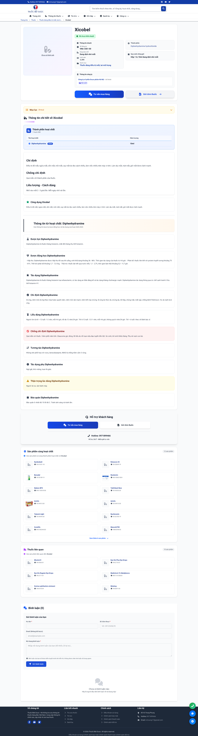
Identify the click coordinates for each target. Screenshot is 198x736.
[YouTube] (166, 2)
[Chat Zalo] (192, 713)
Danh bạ (106, 16)
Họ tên (29, 621)
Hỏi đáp (90, 16)
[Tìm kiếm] (163, 8)
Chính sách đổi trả (110, 722)
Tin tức (74, 16)
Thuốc (33, 20)
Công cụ (123, 16)
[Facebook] (162, 2)
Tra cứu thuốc (72, 713)
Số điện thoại (105, 621)
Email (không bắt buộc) (34, 631)
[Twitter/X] (170, 2)
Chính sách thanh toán (112, 719)
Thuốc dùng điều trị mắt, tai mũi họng (95, 65)
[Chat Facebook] (192, 721)
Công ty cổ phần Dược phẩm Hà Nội (94, 79)
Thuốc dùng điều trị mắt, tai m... (50, 20)
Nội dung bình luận (33, 641)
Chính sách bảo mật (111, 716)
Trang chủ (37, 16)
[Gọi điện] (192, 706)
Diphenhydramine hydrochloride (144, 46)
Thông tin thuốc (54, 16)
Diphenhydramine (42, 143)
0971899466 (151, 716)
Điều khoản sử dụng (111, 713)
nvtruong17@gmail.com (154, 720)
